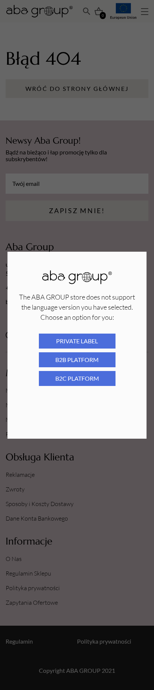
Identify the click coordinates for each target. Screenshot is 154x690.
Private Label (77, 340)
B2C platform (77, 378)
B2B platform (77, 359)
